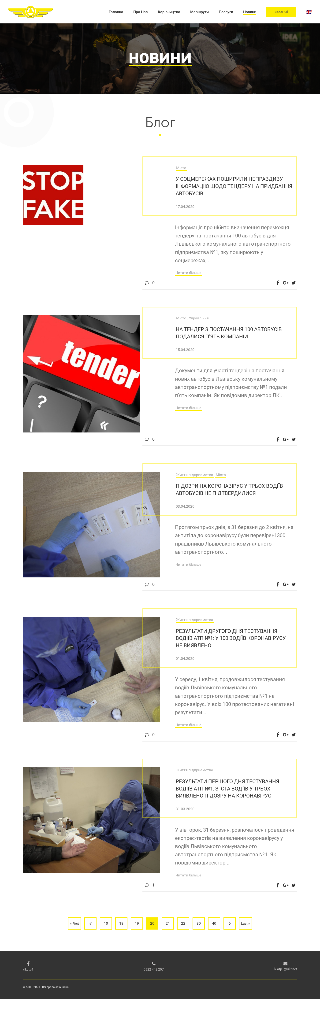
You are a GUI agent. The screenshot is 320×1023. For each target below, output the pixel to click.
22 (183, 923)
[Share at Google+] (285, 282)
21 (168, 923)
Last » (245, 923)
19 (137, 923)
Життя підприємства (194, 475)
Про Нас (140, 12)
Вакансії (281, 12)
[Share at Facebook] (277, 282)
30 (199, 923)
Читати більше (188, 272)
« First (74, 923)
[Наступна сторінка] (229, 923)
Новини (249, 12)
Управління (199, 318)
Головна (116, 12)
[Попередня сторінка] (90, 923)
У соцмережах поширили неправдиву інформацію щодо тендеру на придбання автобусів (234, 186)
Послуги (226, 12)
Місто (181, 168)
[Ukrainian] (309, 12)
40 (214, 923)
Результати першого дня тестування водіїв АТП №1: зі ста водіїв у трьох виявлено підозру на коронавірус (227, 789)
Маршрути (199, 12)
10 (106, 923)
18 (121, 923)
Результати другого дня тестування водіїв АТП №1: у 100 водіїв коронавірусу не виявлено (231, 638)
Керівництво (169, 12)
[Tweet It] (293, 282)
